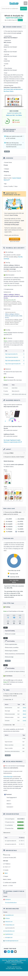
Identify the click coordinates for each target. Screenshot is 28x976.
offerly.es (7, 918)
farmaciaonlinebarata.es (11, 902)
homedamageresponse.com (11, 940)
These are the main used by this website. (12, 513)
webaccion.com (8, 921)
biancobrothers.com (10, 931)
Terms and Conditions (10, 968)
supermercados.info (14, 113)
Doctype (8, 453)
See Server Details (8, 91)
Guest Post (4, 960)
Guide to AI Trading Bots (16, 961)
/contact (25, 720)
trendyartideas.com (9, 924)
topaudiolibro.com (9, 915)
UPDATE (20, 19)
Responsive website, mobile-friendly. (13, 457)
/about (24, 707)
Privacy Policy (19, 968)
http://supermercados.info (11, 354)
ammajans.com (8, 937)
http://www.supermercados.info (12, 360)
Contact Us (14, 964)
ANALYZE (23, 8)
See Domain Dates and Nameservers (13, 89)
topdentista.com (9, 934)
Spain (6, 873)
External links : (8, 724)
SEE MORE (7, 151)
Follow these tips (7, 776)
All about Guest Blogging (13, 960)
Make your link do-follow (14, 115)
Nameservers (6, 832)
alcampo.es (8, 899)
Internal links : (8, 699)
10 (14, 617)
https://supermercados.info (11, 357)
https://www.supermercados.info (13, 363)
